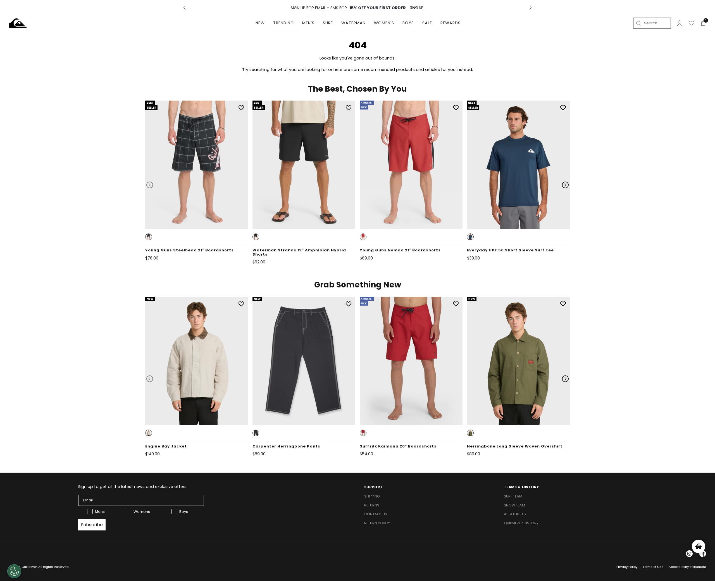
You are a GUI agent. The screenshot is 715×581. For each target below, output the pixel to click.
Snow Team (514, 505)
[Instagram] (689, 553)
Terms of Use (653, 567)
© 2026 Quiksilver (23, 567)
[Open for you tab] (698, 546)
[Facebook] (702, 553)
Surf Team (513, 496)
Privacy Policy (626, 567)
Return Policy (377, 523)
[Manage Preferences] (14, 571)
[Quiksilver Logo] (18, 23)
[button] (148, 237)
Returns (371, 505)
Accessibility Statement (687, 567)
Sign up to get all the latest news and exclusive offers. (132, 486)
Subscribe (92, 525)
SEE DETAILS (397, 7)
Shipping (372, 496)
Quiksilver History (521, 523)
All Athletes (515, 514)
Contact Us (375, 514)
